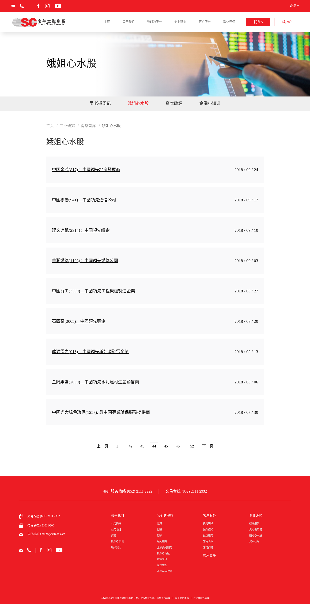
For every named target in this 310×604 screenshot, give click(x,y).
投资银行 (162, 565)
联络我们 (229, 21)
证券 (159, 523)
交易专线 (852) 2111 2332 (186, 491)
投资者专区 (163, 553)
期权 (159, 535)
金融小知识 (209, 103)
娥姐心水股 (138, 103)
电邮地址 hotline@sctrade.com (46, 534)
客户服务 (205, 21)
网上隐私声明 (182, 598)
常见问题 (208, 547)
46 (178, 446)
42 (130, 446)
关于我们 (128, 21)
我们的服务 (154, 21)
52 (192, 446)
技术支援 (209, 555)
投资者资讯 (117, 541)
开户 (289, 21)
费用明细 (208, 523)
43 (142, 446)
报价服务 (208, 535)
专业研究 (180, 21)
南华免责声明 (164, 598)
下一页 (207, 446)
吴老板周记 (100, 103)
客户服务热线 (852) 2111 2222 (127, 491)
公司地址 (116, 529)
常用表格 (208, 541)
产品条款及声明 (201, 598)
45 (166, 446)
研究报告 (254, 523)
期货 (159, 529)
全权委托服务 (164, 547)
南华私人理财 (164, 571)
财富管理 (162, 559)
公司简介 (116, 523)
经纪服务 (162, 541)
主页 (107, 21)
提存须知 (208, 529)
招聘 (113, 535)
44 (154, 446)
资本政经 (174, 103)
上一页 (102, 446)
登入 (260, 21)
